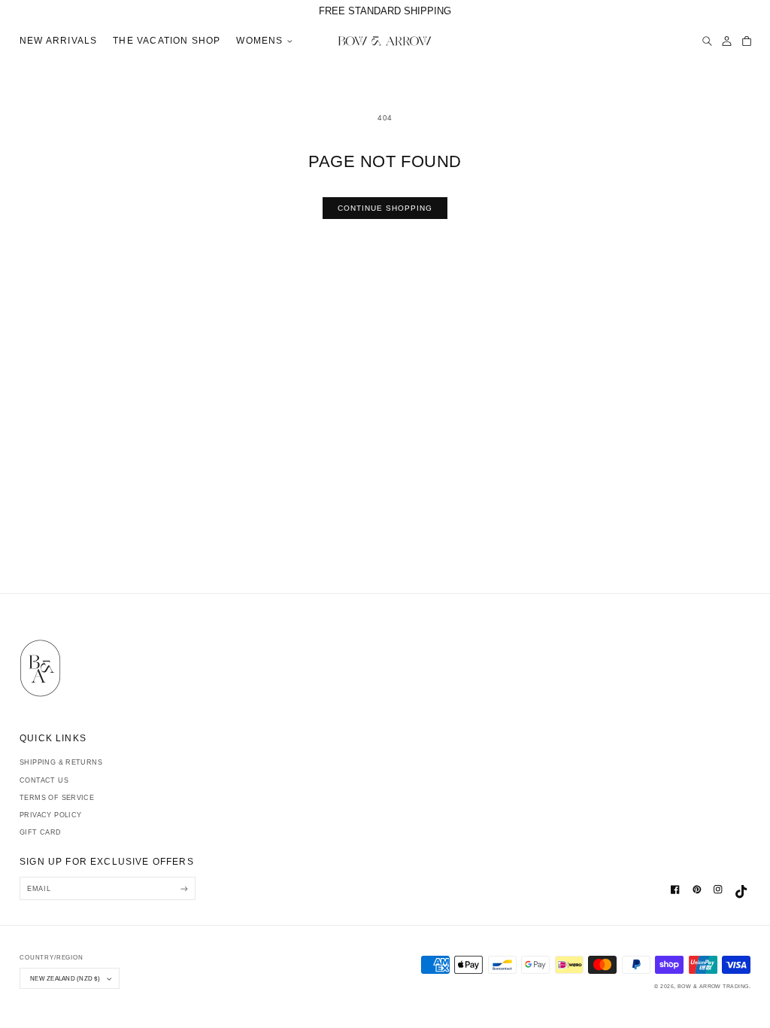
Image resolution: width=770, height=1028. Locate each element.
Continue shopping (385, 208)
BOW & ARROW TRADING (713, 986)
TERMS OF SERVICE (57, 797)
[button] (262, 41)
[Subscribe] (184, 888)
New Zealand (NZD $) (65, 978)
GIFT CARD (41, 832)
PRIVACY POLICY (50, 815)
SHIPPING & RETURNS (61, 762)
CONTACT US (44, 780)
